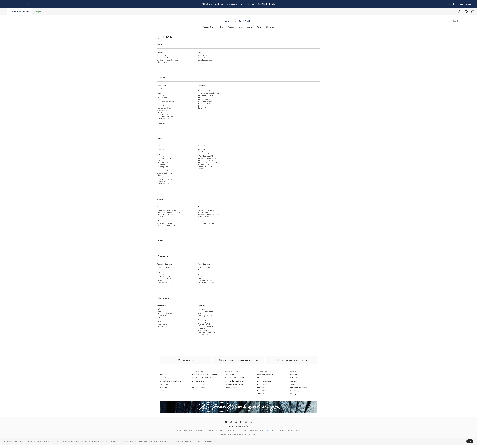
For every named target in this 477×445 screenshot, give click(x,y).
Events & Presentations (206, 311)
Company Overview (205, 315)
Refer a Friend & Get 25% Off (235, 378)
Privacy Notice (189, 441)
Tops (159, 93)
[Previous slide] (27, 4)
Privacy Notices (162, 324)
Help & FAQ (164, 387)
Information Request (205, 326)
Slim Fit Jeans (203, 219)
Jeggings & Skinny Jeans (166, 219)
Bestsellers (202, 89)
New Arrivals (161, 89)
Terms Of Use (162, 326)
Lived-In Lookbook (205, 60)
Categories (161, 85)
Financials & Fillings (205, 324)
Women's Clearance (164, 264)
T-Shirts (160, 99)
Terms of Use (229, 430)
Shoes (159, 112)
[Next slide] (449, 4)
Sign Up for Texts (198, 384)
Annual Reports (203, 320)
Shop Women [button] (249, 4)
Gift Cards (161, 309)
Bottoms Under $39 (205, 108)
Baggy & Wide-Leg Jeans (166, 210)
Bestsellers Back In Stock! (166, 225)
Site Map (293, 394)
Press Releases (203, 309)
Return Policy (162, 318)
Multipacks (161, 177)
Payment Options (163, 320)
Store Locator (229, 374)
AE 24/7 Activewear (164, 169)
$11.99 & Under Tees (205, 164)
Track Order (164, 374)
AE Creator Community (298, 387)
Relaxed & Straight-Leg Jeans (208, 214)
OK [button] (470, 441)
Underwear (161, 164)
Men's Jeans (202, 207)
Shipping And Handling (166, 313)
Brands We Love (163, 118)
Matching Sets (162, 114)
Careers (292, 384)
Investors (293, 381)
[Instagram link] (231, 422)
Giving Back (202, 328)
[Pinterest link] (236, 422)
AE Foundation (295, 378)
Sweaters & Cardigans (165, 104)
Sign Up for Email (198, 381)
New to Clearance (163, 267)
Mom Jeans (161, 221)
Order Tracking (162, 315)
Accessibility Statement (185, 430)
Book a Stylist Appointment (234, 381)
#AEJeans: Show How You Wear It (237, 384)
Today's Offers (208, 27)
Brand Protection (294, 430)
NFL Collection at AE (205, 101)
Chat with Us (187, 360)
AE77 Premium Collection (166, 116)
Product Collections (264, 391)
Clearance (270, 27)
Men (240, 27)
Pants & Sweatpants (164, 97)
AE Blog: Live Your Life (200, 387)
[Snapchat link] (246, 422)
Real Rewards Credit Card (201, 378)
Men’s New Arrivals (264, 381)
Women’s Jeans (262, 378)
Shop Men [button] (261, 4)
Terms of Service (163, 441)
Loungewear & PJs (164, 108)
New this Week (162, 58)
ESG (199, 313)
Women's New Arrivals (165, 56)
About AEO (294, 374)
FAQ (159, 311)
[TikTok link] (241, 422)
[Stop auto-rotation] (454, 4)
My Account (161, 322)
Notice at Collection (215, 430)
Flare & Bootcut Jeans (165, 214)
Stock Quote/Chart (205, 335)
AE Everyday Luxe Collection (167, 60)
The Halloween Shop (205, 91)
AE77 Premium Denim (165, 223)
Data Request (242, 430)
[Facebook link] (226, 422)
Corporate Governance (206, 332)
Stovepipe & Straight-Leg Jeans (168, 212)
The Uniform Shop (204, 97)
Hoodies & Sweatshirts (165, 101)
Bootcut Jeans (203, 212)
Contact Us (164, 384)
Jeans (249, 27)
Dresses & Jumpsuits (164, 106)
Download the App (231, 387)
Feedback (163, 391)
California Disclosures (278, 430)
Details (272, 4)
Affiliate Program (296, 391)
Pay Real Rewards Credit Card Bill (172, 381)
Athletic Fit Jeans (204, 216)
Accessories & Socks (164, 110)
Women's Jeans (163, 207)
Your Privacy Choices (208, 441)
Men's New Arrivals (205, 56)
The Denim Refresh (164, 62)
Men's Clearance (204, 264)
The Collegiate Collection (207, 104)
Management (203, 330)
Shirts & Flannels (163, 162)
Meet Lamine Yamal (205, 154)
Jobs (199, 318)
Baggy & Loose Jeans (206, 210)
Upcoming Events (204, 322)
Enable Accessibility (466, 4)
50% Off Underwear (205, 169)
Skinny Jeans (202, 221)
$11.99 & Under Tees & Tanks (208, 106)
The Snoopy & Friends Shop (208, 162)
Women (231, 27)
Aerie (259, 27)
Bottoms (160, 95)
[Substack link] (251, 422)
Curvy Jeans (161, 216)
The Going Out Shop (205, 95)
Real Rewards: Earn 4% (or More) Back (206, 374)
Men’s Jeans (261, 384)
